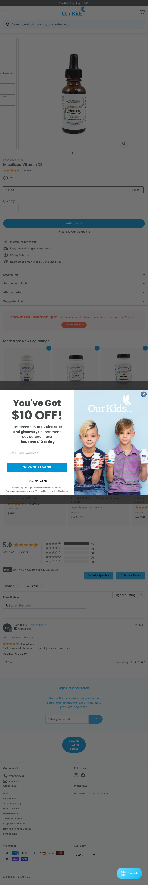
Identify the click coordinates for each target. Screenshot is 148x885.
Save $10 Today (37, 467)
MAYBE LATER (38, 481)
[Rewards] (129, 873)
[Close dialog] (144, 394)
